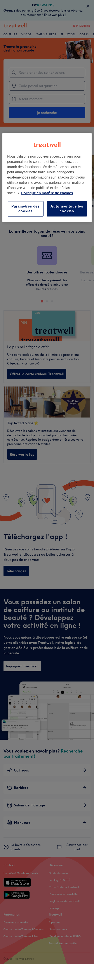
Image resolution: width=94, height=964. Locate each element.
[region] (47, 177)
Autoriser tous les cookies (66, 208)
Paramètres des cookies (25, 208)
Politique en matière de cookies (47, 193)
